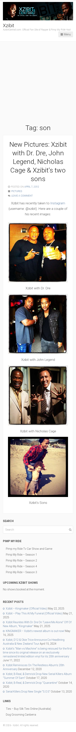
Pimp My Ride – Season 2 (21, 560)
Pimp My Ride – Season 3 (21, 572)
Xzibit (8, 25)
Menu (67, 34)
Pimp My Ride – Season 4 (21, 566)
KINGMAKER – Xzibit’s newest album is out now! (35, 631)
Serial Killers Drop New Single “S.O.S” (28, 691)
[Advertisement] (38, 83)
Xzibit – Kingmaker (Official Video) (26, 608)
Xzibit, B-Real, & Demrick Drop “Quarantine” (32, 682)
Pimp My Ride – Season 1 (21, 554)
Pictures (16, 191)
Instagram (57, 203)
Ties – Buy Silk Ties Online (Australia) (28, 708)
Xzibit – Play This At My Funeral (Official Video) (34, 613)
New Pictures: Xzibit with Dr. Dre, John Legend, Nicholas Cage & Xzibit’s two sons (38, 161)
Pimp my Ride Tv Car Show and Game (29, 548)
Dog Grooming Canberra (21, 714)
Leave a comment (22, 195)
